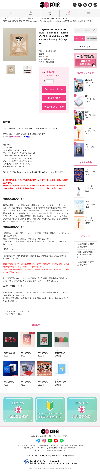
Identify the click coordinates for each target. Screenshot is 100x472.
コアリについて (20, 445)
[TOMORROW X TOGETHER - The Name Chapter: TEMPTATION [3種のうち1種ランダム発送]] (61, 339)
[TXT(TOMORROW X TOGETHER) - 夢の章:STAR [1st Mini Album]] (61, 368)
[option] (19, 44)
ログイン (79, 39)
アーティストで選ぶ (17, 18)
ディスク (23, 311)
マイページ (54, 445)
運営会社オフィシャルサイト (55, 450)
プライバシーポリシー (39, 448)
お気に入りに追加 (55, 106)
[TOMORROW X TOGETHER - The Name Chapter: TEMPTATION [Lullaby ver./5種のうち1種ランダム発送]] (44, 339)
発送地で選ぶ (10, 314)
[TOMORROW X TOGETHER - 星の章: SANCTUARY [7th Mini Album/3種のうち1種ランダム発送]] (27, 368)
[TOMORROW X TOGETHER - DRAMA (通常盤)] (44, 368)
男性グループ (33, 18)
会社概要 (26, 448)
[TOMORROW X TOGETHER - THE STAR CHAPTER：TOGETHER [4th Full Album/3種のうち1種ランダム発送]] (10, 368)
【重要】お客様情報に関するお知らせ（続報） (85, 254)
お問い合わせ (65, 445)
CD (31, 311)
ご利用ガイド (32, 445)
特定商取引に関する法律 (68, 448)
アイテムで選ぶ (11, 311)
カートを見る (87, 47)
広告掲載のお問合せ (78, 445)
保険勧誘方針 (53, 448)
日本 (20, 314)
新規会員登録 (92, 39)
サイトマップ (39, 450)
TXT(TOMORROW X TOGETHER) (54, 18)
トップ (5, 18)
